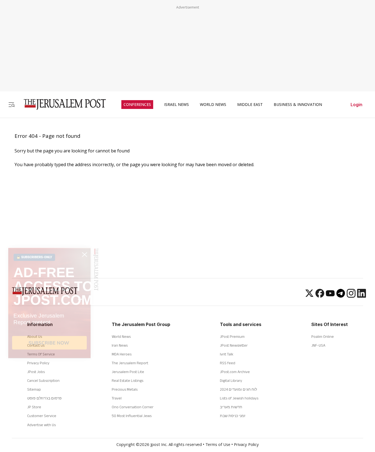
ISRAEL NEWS (176, 104)
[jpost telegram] (340, 296)
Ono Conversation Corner (132, 407)
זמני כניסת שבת (232, 415)
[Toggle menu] (11, 104)
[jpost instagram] (351, 296)
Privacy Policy (246, 445)
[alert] (49, 382)
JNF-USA (318, 345)
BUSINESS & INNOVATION (298, 104)
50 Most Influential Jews (132, 415)
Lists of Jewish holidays (239, 398)
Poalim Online (322, 336)
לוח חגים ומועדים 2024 (238, 389)
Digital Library (231, 380)
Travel (117, 398)
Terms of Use (217, 445)
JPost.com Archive (235, 371)
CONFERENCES (137, 104)
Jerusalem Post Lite (128, 371)
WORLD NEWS (213, 104)
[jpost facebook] (319, 296)
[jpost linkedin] (361, 296)
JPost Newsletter (234, 345)
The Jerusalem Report (130, 363)
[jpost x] (309, 296)
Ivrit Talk (226, 354)
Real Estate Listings (127, 380)
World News (121, 336)
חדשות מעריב (231, 407)
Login (356, 104)
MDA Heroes (121, 354)
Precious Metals (125, 389)
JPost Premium (232, 336)
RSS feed (227, 363)
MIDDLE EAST (250, 104)
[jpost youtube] (330, 296)
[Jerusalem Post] (61, 104)
